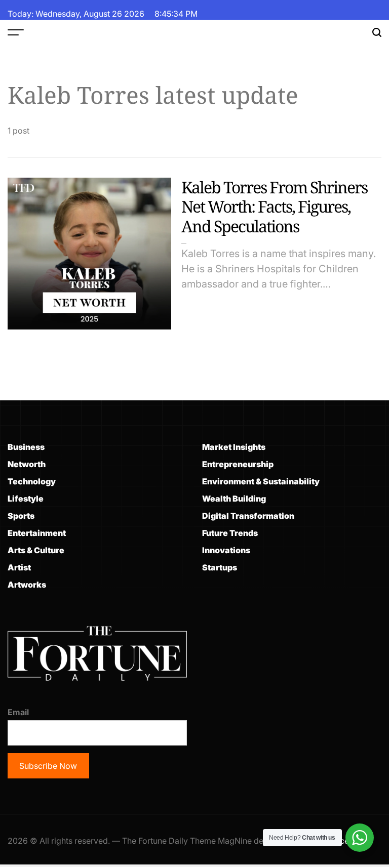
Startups (219, 567)
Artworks (27, 585)
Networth (27, 464)
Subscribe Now (48, 766)
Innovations (226, 550)
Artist (19, 567)
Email (18, 712)
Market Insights (233, 447)
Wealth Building (234, 498)
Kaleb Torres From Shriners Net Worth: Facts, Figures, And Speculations (274, 206)
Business (26, 447)
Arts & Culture (36, 550)
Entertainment (37, 533)
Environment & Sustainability (261, 481)
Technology (32, 481)
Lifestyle (26, 498)
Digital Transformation (248, 516)
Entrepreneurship (238, 464)
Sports (21, 516)
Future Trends (230, 533)
